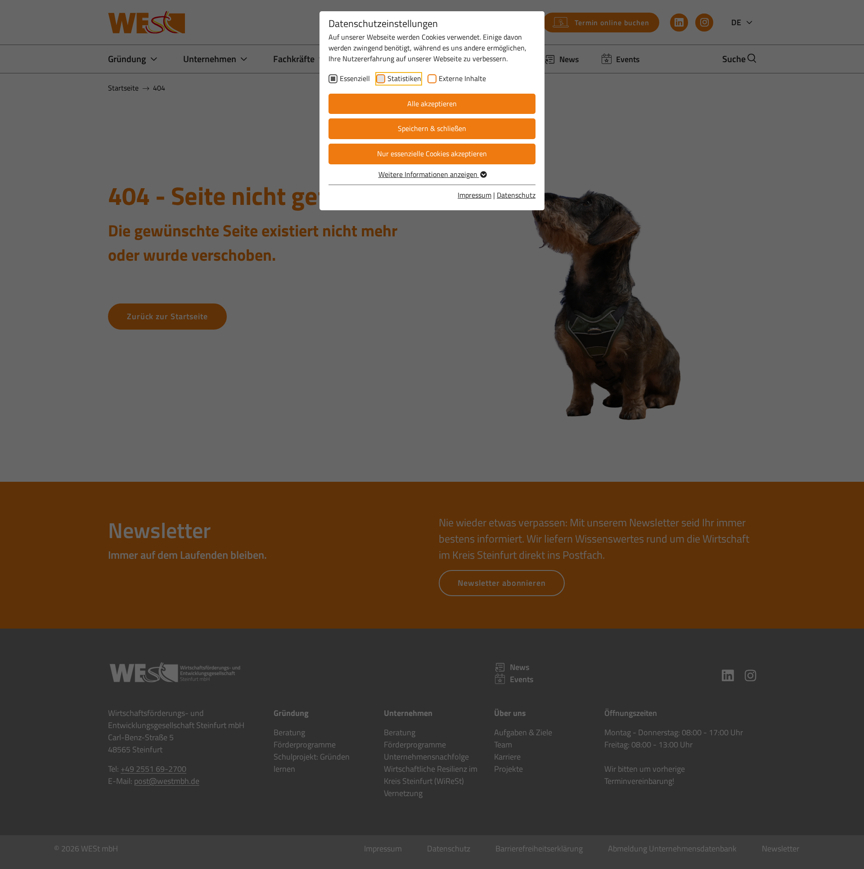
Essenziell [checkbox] (355, 78)
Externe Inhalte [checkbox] (462, 78)
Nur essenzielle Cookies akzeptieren (432, 153)
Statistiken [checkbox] (404, 78)
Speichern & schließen (432, 128)
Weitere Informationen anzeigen (428, 174)
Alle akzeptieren (432, 103)
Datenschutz (516, 195)
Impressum (474, 195)
